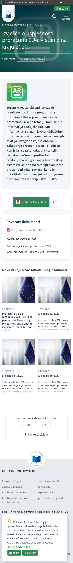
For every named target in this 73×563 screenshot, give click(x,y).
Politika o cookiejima (14, 492)
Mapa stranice (45, 492)
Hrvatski (64, 8)
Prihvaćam (30, 552)
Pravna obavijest (12, 481)
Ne (44, 425)
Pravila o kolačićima (18, 546)
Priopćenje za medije (23, 230)
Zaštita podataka (12, 486)
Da (29, 425)
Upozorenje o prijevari (49, 498)
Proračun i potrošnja (31, 59)
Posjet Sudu (43, 486)
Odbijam (14, 552)
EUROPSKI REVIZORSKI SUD (16, 25)
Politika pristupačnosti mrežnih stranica (15, 500)
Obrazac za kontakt (47, 481)
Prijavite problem (36, 434)
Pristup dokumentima (34, 202)
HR (54, 202)
